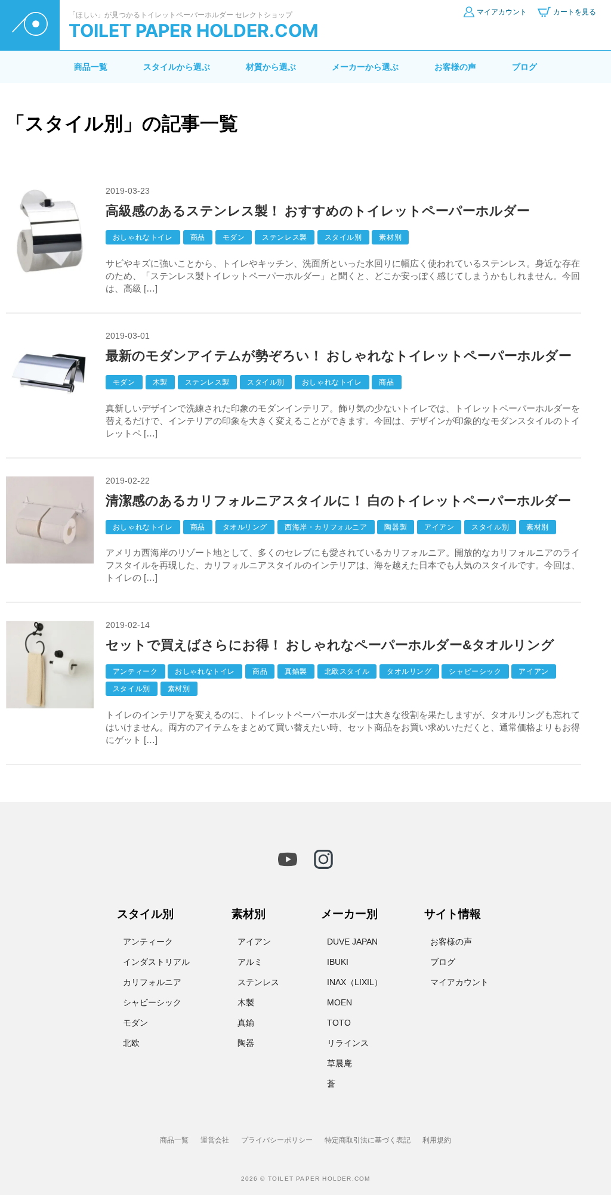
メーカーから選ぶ (365, 67)
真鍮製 (296, 671)
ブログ (524, 67)
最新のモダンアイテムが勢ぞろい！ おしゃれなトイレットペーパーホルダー (339, 355)
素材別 (390, 237)
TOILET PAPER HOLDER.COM (193, 30)
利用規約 (436, 1140)
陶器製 (395, 527)
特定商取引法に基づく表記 (368, 1140)
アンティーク (135, 671)
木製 (160, 382)
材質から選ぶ (271, 67)
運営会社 (214, 1140)
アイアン (439, 527)
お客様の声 (455, 67)
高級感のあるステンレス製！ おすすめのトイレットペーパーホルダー (318, 210)
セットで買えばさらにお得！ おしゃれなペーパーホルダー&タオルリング (330, 644)
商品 (197, 237)
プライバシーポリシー (277, 1140)
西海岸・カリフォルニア (326, 527)
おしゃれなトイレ (143, 237)
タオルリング (245, 527)
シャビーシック (475, 671)
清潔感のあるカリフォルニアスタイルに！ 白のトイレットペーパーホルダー (338, 500)
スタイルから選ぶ (176, 67)
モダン (234, 237)
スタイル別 (343, 237)
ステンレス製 (284, 237)
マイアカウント (459, 982)
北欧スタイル (347, 671)
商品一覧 (90, 67)
